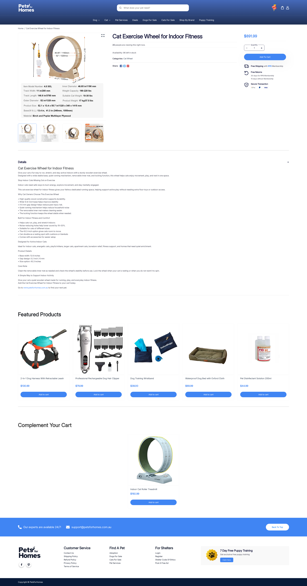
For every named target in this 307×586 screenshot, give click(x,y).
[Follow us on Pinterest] (128, 66)
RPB (270, 66)
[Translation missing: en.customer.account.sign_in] (287, 7)
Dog (95, 20)
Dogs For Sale (150, 20)
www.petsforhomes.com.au (35, 287)
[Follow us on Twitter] (124, 66)
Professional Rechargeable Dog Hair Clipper (97, 378)
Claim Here (227, 560)
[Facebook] (21, 565)
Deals (135, 20)
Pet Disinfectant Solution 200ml (255, 378)
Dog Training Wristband (142, 378)
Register (159, 556)
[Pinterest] (28, 565)
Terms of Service (71, 566)
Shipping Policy (71, 556)
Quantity (254, 45)
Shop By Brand (186, 20)
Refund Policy (70, 559)
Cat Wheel (128, 58)
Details (22, 162)
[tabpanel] (28, 133)
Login (157, 553)
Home (20, 28)
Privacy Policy (70, 563)
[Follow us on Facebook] (121, 66)
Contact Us (69, 553)
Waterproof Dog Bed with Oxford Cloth (204, 378)
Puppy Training (206, 20)
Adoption (113, 553)
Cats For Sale (168, 20)
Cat (106, 20)
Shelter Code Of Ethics (165, 559)
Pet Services (121, 20)
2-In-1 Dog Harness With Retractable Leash (42, 378)
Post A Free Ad (161, 563)
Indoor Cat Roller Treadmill (143, 489)
